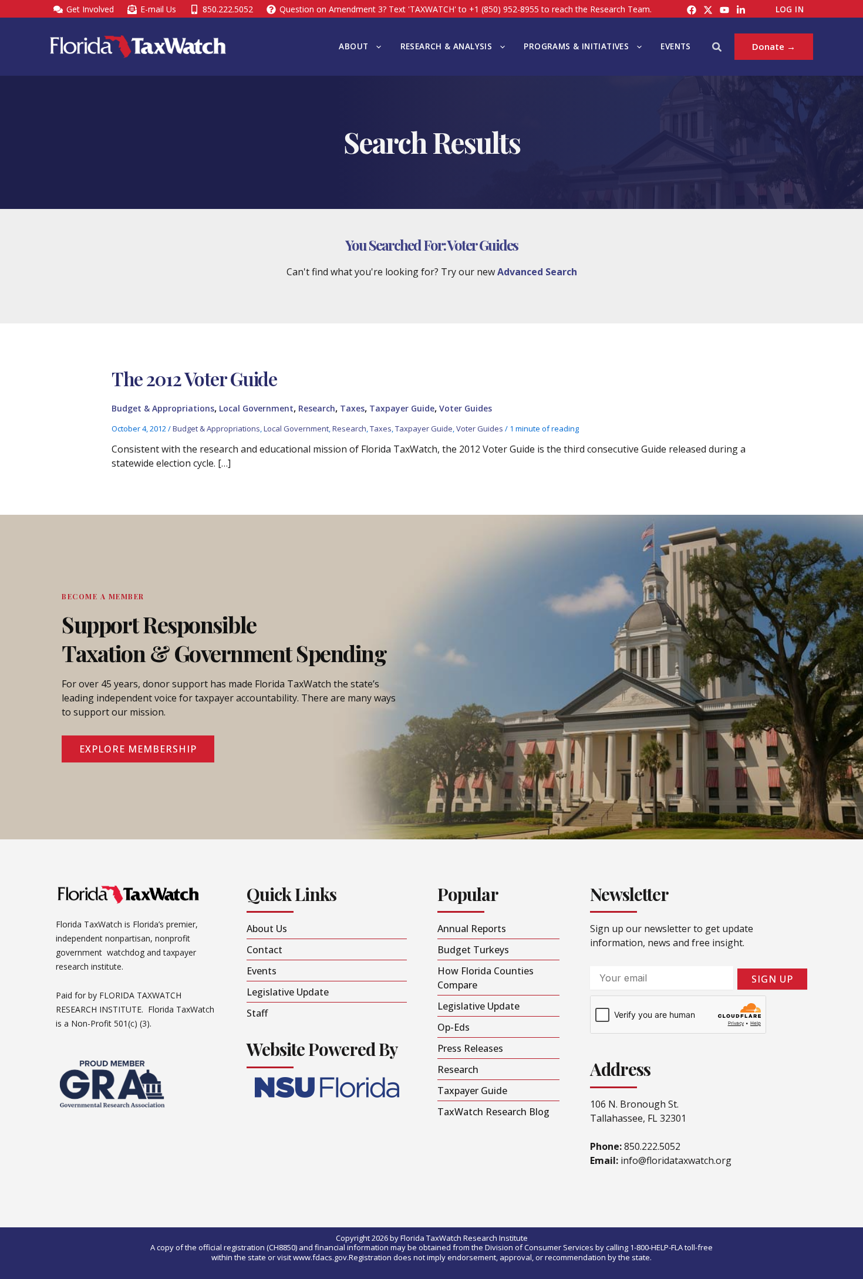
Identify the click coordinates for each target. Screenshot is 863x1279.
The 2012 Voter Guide (194, 378)
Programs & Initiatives (576, 46)
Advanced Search (537, 271)
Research (316, 408)
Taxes (352, 408)
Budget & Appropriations (163, 408)
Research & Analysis (446, 46)
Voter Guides (465, 408)
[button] (375, 47)
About (353, 46)
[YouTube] (724, 10)
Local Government (256, 408)
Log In (790, 9)
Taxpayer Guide (401, 408)
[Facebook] (691, 10)
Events (675, 46)
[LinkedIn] (741, 10)
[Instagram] (708, 10)
